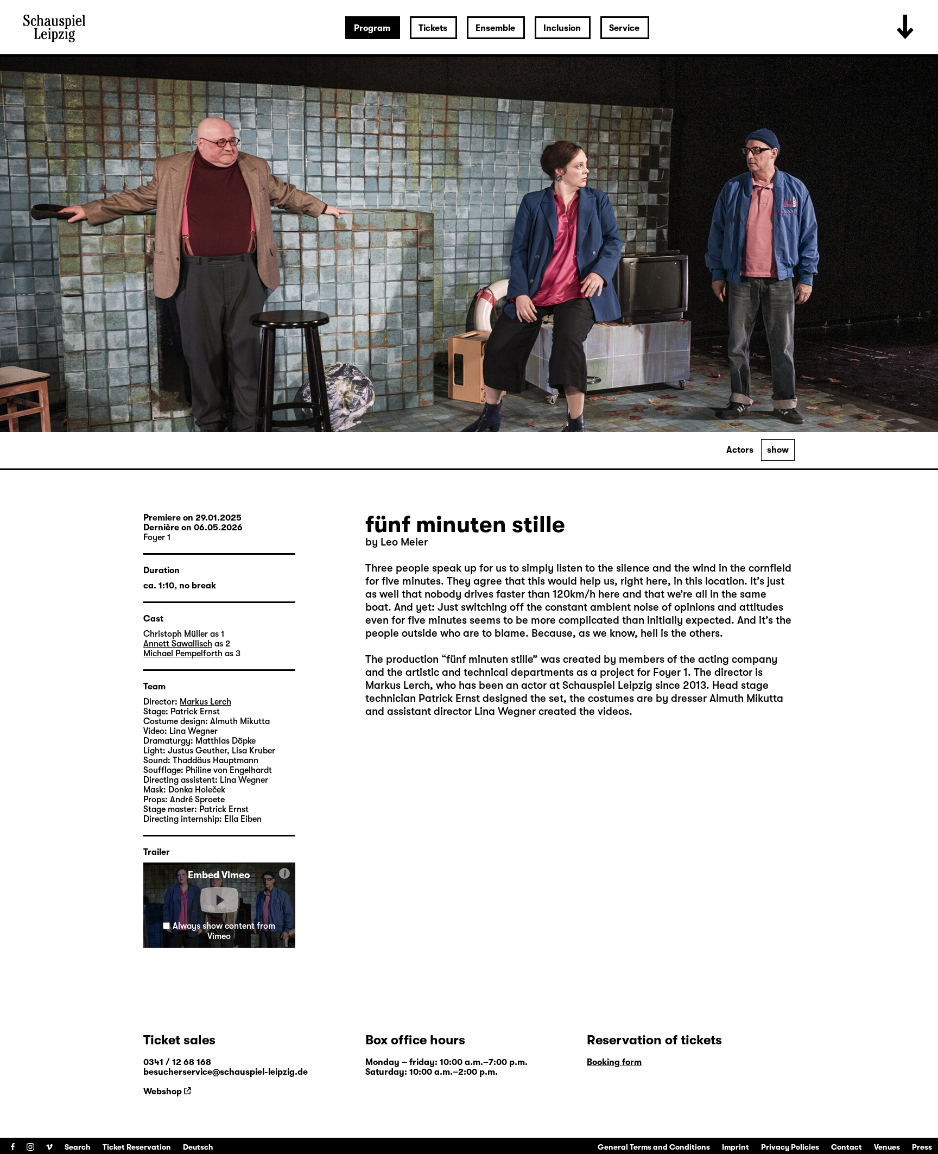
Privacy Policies (790, 1147)
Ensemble (495, 28)
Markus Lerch (397, 685)
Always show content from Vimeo (224, 931)
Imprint (735, 1147)
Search (78, 1147)
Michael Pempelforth (183, 653)
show (778, 450)
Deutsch (198, 1147)
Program (372, 28)
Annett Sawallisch (177, 644)
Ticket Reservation (137, 1147)
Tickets (433, 28)
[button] (219, 900)
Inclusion (562, 28)
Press (922, 1147)
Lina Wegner (504, 711)
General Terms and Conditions (654, 1147)
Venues (887, 1147)
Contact (846, 1147)
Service (624, 28)
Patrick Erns (447, 698)
